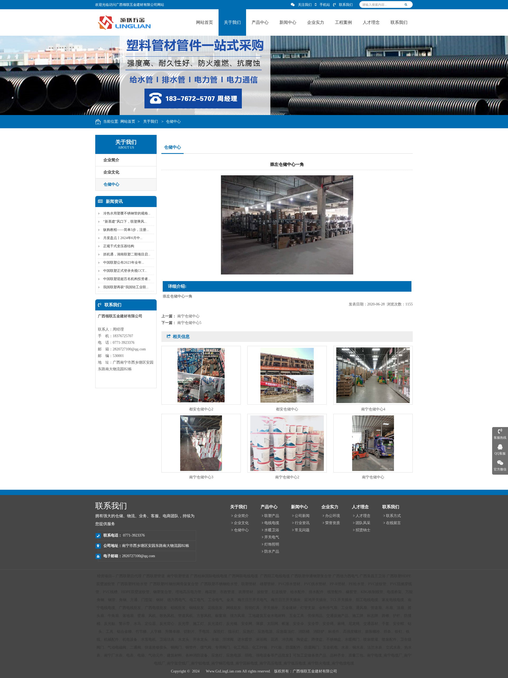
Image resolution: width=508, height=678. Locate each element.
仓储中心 (173, 121)
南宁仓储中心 (188, 316)
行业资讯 (302, 523)
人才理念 (363, 516)
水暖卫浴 (271, 530)
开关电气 (271, 537)
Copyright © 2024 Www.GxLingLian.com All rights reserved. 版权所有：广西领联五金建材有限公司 (254, 671)
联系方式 (393, 516)
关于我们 (151, 121)
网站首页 (127, 121)
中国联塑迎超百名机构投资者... (126, 279)
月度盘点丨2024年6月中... (122, 238)
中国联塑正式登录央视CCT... (125, 271)
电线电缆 (271, 523)
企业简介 (111, 160)
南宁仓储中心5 (189, 323)
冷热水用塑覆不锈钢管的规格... (126, 213)
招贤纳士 (363, 530)
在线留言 (393, 523)
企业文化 (111, 172)
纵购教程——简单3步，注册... (126, 230)
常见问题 (302, 530)
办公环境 (332, 516)
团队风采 (363, 523)
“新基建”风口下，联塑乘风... (125, 221)
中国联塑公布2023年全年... (123, 262)
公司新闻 (302, 516)
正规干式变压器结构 (118, 246)
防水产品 (271, 551)
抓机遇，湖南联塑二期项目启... (126, 254)
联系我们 (346, 5)
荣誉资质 (332, 523)
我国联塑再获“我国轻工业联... (125, 287)
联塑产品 (271, 516)
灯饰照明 (271, 544)
